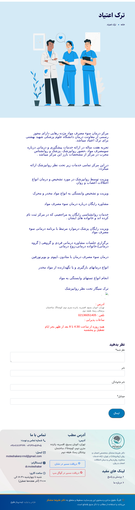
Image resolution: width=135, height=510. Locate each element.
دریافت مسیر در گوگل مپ (66, 473)
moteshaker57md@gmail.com (24, 456)
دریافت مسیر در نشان (66, 464)
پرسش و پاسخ (115, 477)
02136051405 (34, 445)
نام (123, 368)
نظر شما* (120, 350)
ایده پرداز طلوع (17, 502)
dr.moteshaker (33, 467)
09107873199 (18, 445)
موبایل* (121, 396)
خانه (123, 24)
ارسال (117, 413)
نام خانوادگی (118, 382)
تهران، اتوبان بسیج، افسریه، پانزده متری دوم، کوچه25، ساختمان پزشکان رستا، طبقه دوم (74, 309)
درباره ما (117, 483)
